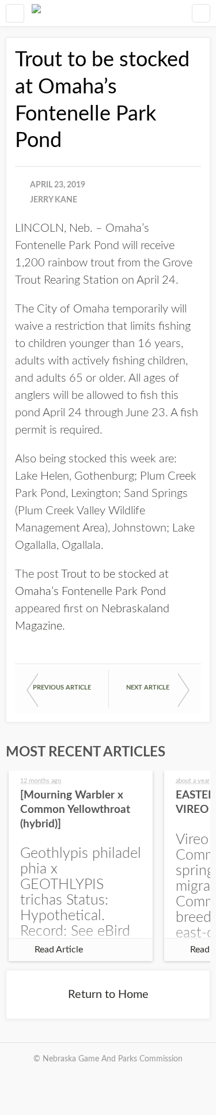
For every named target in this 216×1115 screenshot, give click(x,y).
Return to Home (108, 994)
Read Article (59, 949)
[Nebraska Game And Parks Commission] (36, 13)
